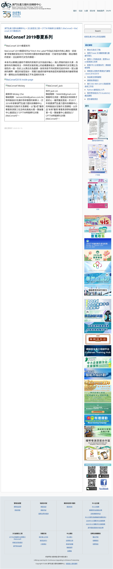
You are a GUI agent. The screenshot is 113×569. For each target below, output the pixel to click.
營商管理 (17, 510)
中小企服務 (95, 507)
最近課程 (88, 45)
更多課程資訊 (92, 99)
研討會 (92, 11)
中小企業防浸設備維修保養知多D (95, 517)
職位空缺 (95, 537)
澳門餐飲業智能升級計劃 (96, 528)
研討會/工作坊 (43, 537)
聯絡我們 (69, 547)
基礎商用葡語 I (93, 80)
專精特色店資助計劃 (95, 510)
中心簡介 (69, 537)
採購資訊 (95, 540)
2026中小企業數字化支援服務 (95, 521)
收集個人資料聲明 (71, 564)
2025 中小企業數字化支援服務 (95, 524)
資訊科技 (69, 507)
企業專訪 (43, 544)
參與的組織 (69, 544)
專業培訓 (43, 507)
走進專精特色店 (96, 514)
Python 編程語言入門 (95, 90)
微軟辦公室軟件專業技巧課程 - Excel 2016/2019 (97, 72)
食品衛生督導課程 (94, 77)
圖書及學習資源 (44, 514)
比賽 (86, 11)
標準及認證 (17, 507)
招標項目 (95, 544)
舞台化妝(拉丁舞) (94, 50)
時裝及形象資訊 (17, 542)
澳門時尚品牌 (17, 546)
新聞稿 (69, 551)
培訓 (80, 11)
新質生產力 (43, 540)
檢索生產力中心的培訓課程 (94, 36)
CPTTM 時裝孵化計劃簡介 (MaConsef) (17, 538)
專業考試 (43, 510)
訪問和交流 (69, 540)
